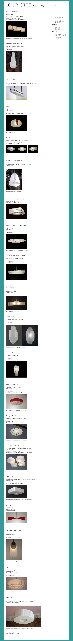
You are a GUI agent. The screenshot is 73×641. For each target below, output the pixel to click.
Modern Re (16, 379)
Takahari (15, 154)
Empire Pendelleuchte (18, 591)
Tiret (14, 220)
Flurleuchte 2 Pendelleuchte (19, 347)
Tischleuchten (57, 29)
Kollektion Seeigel (58, 20)
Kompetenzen (57, 33)
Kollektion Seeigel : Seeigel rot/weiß (21, 410)
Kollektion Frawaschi (59, 17)
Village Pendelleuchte (18, 73)
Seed (15, 132)
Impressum (57, 40)
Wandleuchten (57, 27)
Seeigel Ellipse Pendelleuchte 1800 (21, 250)
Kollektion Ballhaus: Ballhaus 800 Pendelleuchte (23, 628)
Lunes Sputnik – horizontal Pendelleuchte (22, 471)
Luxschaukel (16, 311)
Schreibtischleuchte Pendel (19, 281)
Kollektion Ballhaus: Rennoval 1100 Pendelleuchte (23, 38)
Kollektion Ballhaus (58, 18)
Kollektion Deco (17, 561)
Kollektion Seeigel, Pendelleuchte (20, 440)
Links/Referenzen (58, 37)
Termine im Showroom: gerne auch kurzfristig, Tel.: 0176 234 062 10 (60, 35)
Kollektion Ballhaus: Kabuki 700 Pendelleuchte (23, 499)
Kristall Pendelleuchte (18, 191)
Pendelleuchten (58, 26)
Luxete (15, 524)
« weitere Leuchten (13, 633)
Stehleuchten (57, 28)
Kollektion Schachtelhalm (59, 21)
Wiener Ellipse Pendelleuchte (19, 101)
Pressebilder (57, 38)
